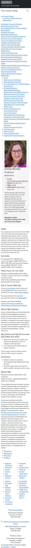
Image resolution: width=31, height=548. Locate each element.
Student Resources (8, 32)
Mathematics (7, 20)
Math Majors (5, 49)
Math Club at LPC (13, 415)
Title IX (13, 547)
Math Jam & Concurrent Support (11, 39)
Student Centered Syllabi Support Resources (15, 65)
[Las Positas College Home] (9, 10)
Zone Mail (15, 6)
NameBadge (22, 298)
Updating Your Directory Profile (11, 59)
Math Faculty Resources (10, 53)
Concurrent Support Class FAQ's (11, 41)
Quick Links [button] (6, 2)
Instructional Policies (8, 55)
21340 (14, 185)
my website (11, 288)
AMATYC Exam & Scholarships (10, 45)
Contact (7, 472)
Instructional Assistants (8, 72)
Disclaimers (23, 483)
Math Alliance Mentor (22, 292)
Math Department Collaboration (11, 57)
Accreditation (5, 547)
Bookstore (8, 467)
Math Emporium (20, 36)
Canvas (3, 6)
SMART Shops (5, 51)
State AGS (7, 417)
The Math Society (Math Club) (10, 43)
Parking (7, 481)
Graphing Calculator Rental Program (13, 47)
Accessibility (23, 481)
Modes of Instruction (8, 36)
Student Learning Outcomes (10, 67)
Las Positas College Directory (12, 18)
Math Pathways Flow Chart (9, 26)
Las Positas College (7, 16)
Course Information (21, 55)
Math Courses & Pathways (13, 24)
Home (3, 24)
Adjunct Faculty (17, 70)
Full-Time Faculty (6, 70)
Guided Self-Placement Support (11, 74)
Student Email (23, 467)
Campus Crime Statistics (8, 494)
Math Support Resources (9, 34)
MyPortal (9, 6)
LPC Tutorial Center (15, 49)
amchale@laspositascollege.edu (17, 181)
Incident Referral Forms (22, 496)
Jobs (6, 474)
